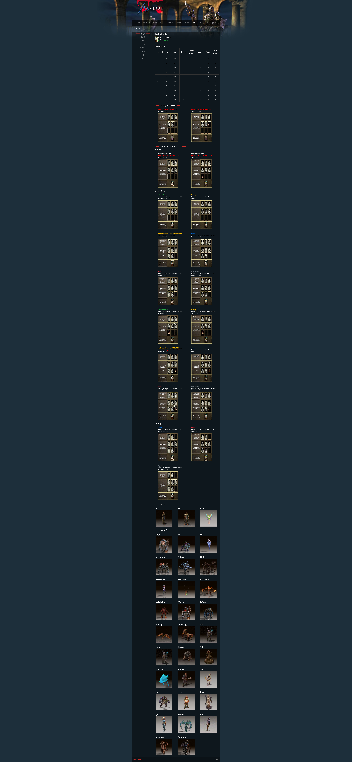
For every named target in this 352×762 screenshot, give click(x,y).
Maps (207, 23)
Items (194, 23)
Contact (140, 759)
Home (135, 759)
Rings (143, 44)
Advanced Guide (169, 23)
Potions (143, 51)
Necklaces (143, 48)
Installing (137, 23)
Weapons (179, 23)
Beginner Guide (157, 23)
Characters (146, 23)
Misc (143, 58)
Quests (214, 23)
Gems (143, 40)
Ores (143, 55)
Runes (143, 37)
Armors (187, 23)
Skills (200, 23)
